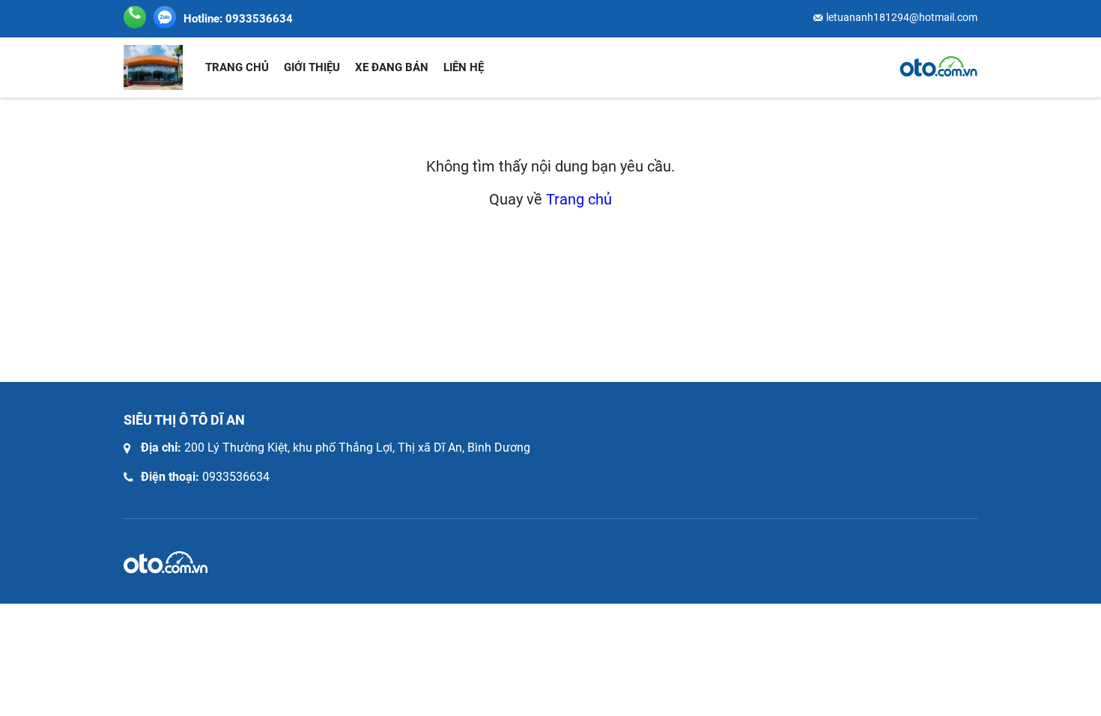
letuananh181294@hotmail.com (901, 17)
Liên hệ (463, 67)
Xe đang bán (391, 67)
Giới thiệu (312, 67)
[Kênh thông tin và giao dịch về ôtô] (938, 66)
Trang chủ (237, 67)
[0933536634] (165, 17)
